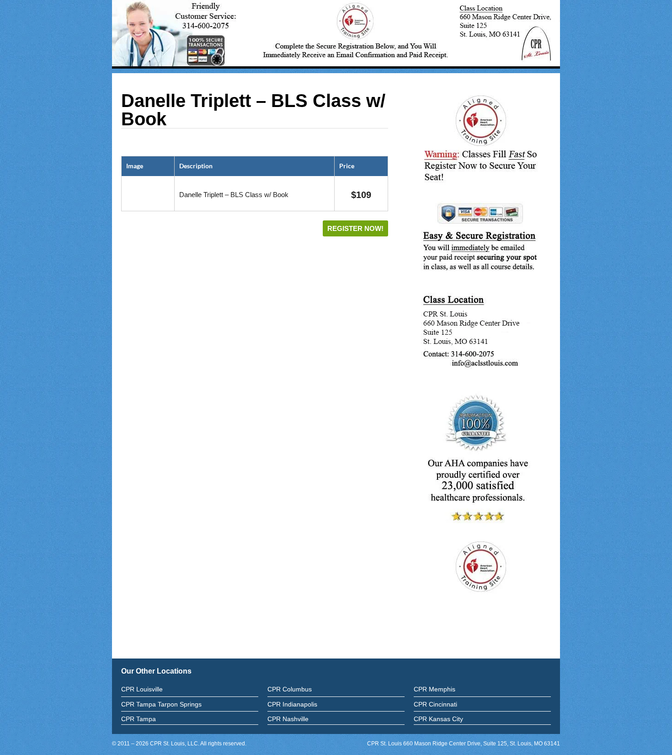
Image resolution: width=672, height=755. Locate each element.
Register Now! (355, 228)
